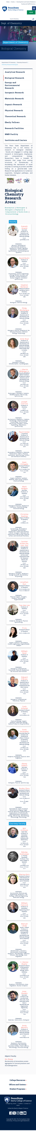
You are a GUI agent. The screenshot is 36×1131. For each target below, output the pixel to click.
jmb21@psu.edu (24, 384)
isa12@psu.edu (24, 843)
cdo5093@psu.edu (24, 975)
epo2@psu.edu (24, 690)
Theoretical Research (15, 116)
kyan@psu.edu (26, 469)
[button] (31, 12)
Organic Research (13, 104)
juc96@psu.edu (24, 410)
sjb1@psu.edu (26, 293)
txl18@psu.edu (24, 612)
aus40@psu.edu (24, 774)
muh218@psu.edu (24, 497)
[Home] (11, 7)
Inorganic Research (14, 92)
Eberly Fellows (12, 122)
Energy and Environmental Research (12, 85)
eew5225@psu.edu (24, 1037)
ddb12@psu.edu (24, 265)
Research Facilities (14, 128)
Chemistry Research (22, 62)
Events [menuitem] (13, 2)
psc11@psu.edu (24, 443)
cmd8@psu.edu (24, 523)
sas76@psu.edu (24, 747)
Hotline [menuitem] (21, 1103)
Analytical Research (15, 72)
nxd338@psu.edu (24, 865)
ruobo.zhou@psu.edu (24, 799)
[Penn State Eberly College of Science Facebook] (11, 1114)
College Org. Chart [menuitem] (11, 1103)
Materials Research (14, 98)
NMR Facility (11, 134)
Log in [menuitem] (18, 1105)
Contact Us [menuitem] (27, 1103)
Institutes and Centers (16, 140)
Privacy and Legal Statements (21, 1120)
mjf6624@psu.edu (24, 884)
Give (31, 12)
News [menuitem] (7, 2)
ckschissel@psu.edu (24, 715)
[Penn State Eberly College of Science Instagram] (18, 1114)
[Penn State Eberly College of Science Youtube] (25, 1114)
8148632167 (26, 590)
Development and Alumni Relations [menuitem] (26, 2)
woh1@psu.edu (24, 915)
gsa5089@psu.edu (24, 239)
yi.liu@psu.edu (26, 633)
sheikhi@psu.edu (24, 1011)
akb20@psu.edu (24, 353)
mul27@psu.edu (24, 942)
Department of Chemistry (8, 62)
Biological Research (14, 78)
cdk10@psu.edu (24, 564)
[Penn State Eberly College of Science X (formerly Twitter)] (14, 1114)
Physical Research (14, 110)
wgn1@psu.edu (24, 660)
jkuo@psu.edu (26, 589)
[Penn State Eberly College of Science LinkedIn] (21, 1114)
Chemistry (11, 23)
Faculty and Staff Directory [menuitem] (28, 4)
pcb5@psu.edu (24, 321)
